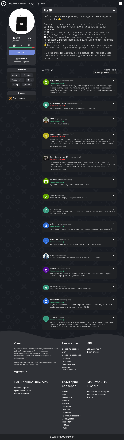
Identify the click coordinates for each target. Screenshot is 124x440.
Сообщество (17, 80)
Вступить (21, 52)
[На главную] (3, 3)
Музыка (65, 403)
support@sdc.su (21, 371)
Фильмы (65, 424)
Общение (27, 75)
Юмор (16, 84)
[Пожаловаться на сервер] (113, 10)
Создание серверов (71, 355)
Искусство (67, 397)
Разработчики (68, 364)
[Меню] (120, 3)
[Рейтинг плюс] (14, 45)
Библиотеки (93, 352)
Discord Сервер (21, 387)
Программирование (71, 415)
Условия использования (69, 368)
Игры (29, 80)
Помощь (66, 358)
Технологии (67, 421)
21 (22, 45)
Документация (94, 349)
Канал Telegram (21, 393)
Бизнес (65, 400)
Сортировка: (110, 69)
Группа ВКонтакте (22, 390)
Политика (66, 412)
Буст (64, 352)
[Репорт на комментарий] (113, 80)
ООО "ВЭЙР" (68, 437)
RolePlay (66, 409)
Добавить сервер (70, 349)
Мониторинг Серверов (98, 391)
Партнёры (66, 361)
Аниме (15, 75)
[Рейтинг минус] (29, 45)
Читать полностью (58, 93)
